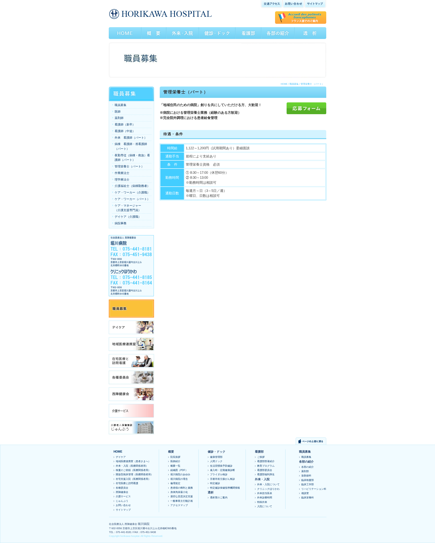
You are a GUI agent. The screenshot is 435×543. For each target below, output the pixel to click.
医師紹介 (175, 461)
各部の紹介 (307, 467)
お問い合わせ (123, 505)
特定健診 (215, 483)
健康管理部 (216, 457)
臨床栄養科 (307, 497)
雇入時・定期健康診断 (222, 470)
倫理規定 (175, 483)
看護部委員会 (264, 470)
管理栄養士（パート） (129, 166)
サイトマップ (123, 509)
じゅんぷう (122, 501)
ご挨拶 (261, 457)
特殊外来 (262, 502)
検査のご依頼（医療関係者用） (133, 470)
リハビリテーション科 (313, 488)
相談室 (305, 493)
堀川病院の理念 (179, 479)
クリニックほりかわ (268, 488)
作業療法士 (122, 173)
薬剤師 (119, 118)
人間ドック (216, 461)
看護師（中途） (125, 131)
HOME (284, 84)
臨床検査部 (307, 480)
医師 (118, 111)
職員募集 (294, 84)
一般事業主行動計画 (181, 501)
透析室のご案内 (218, 497)
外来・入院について (268, 484)
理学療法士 (122, 179)
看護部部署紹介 (266, 461)
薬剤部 (305, 471)
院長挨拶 (175, 457)
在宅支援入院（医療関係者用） (133, 479)
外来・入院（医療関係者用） (132, 465)
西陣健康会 (122, 492)
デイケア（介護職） (128, 216)
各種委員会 (122, 487)
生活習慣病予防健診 (221, 465)
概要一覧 (175, 465)
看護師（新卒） (125, 124)
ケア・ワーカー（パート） (132, 199)
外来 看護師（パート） (131, 137)
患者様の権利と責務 (181, 487)
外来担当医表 (264, 493)
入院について (264, 506)
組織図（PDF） (179, 470)
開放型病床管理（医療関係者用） (134, 474)
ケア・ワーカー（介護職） (132, 192)
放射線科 (306, 475)
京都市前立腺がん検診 (222, 479)
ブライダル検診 (218, 474)
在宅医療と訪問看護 (127, 483)
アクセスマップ (179, 505)
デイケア (121, 457)
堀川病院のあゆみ (180, 474)
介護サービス (123, 496)
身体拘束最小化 (179, 492)
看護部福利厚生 (266, 474)
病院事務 (120, 223)
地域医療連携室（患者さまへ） (133, 461)
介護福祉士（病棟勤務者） (132, 186)
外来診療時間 (264, 497)
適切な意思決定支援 (181, 496)
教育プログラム (266, 465)
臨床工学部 (307, 484)
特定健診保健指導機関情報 (225, 487)
